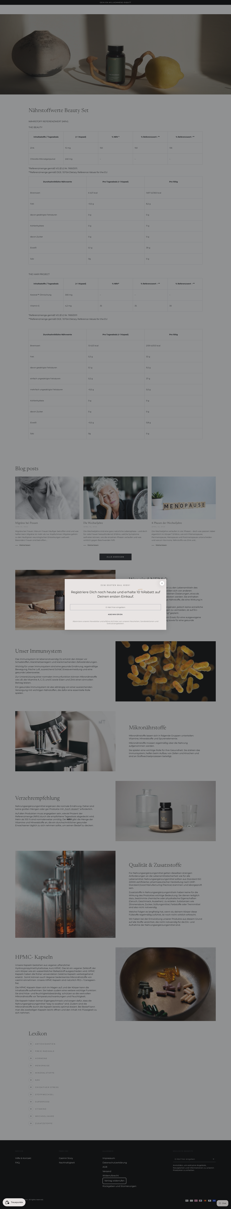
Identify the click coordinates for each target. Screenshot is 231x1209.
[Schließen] (162, 583)
